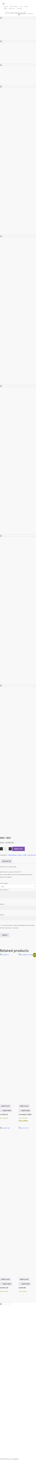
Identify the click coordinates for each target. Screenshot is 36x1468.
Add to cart (18, 849)
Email (2, 915)
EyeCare (33, 855)
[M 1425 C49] (8, 1201)
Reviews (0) (6, 861)
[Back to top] (18, 1464)
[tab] (6, 861)
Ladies (20, 855)
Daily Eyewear (12, 855)
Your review (4, 890)
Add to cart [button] (5, 1106)
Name (2, 904)
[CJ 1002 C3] (8, 1027)
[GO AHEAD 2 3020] (27, 1027)
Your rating (4, 883)
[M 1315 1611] (27, 1201)
